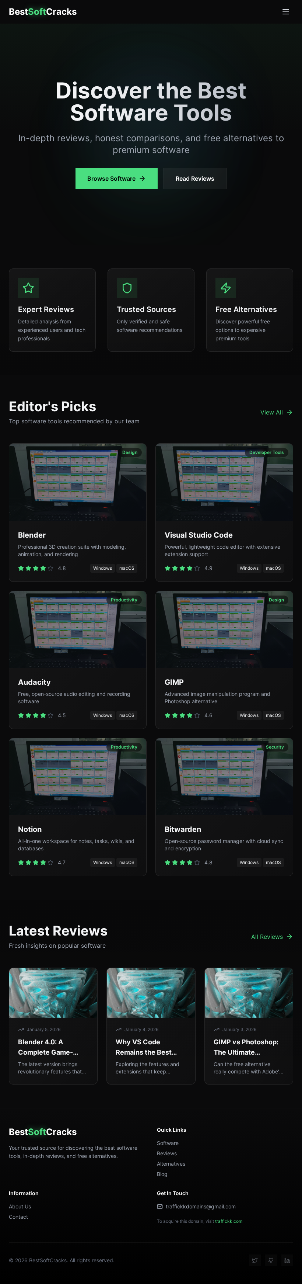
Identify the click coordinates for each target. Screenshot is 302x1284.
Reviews (167, 1153)
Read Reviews (195, 178)
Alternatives (171, 1163)
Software (168, 1143)
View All (271, 412)
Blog (162, 1174)
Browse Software (111, 178)
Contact (18, 1217)
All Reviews (267, 936)
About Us (20, 1206)
